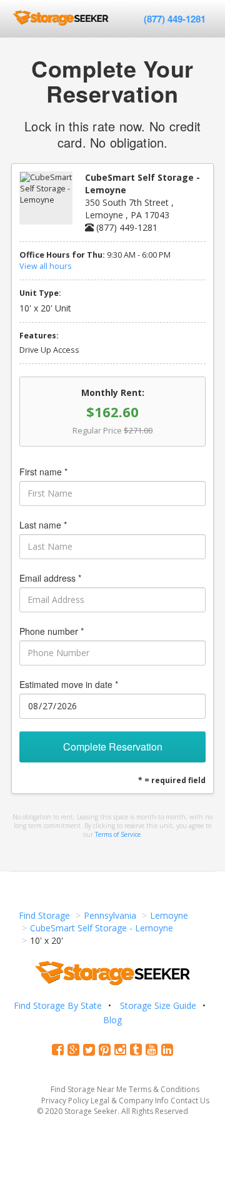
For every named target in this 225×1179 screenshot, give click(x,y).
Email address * (50, 578)
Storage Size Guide (158, 1005)
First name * (43, 471)
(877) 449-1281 (175, 19)
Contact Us (190, 1100)
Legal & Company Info (130, 1100)
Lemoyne (169, 915)
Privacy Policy (65, 1100)
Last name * (43, 525)
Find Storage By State (58, 1005)
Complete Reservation (112, 746)
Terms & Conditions (164, 1089)
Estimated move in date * (68, 684)
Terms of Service (118, 834)
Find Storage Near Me (89, 1089)
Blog (112, 1020)
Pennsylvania (110, 915)
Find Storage (44, 915)
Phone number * (51, 631)
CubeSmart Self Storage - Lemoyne (101, 928)
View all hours (45, 266)
